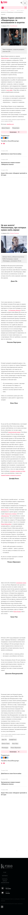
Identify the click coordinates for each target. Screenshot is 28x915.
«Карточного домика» (11, 57)
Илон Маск (15, 287)
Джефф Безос (12, 283)
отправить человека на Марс (17, 15)
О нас (4, 888)
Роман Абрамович (16, 291)
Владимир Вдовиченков (13, 625)
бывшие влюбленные (17, 714)
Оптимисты (18, 803)
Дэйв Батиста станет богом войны (11, 317)
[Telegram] (7, 301)
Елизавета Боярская (7, 803)
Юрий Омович (17, 155)
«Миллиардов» (5, 60)
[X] (5, 301)
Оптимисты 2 (5, 807)
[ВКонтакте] (2, 301)
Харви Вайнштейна (6, 68)
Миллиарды (5, 291)
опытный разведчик (6, 517)
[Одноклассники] (4, 301)
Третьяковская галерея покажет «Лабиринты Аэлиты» (10, 327)
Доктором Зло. (5, 53)
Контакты (4, 891)
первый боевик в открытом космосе (11, 19)
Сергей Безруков (15, 807)
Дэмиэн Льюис (6, 287)
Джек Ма (4, 283)
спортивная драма (21, 126)
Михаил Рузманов (14, 399)
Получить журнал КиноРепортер (4, 896)
